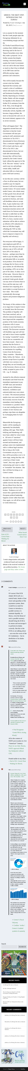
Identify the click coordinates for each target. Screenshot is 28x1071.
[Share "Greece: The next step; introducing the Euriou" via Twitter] (8, 514)
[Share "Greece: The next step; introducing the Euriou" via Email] (14, 517)
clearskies (7, 1028)
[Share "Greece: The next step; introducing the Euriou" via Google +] (11, 514)
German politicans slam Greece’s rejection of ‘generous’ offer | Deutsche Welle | (18, 722)
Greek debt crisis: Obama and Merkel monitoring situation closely (17, 652)
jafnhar (6, 1036)
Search (3, 944)
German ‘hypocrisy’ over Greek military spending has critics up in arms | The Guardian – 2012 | (18, 775)
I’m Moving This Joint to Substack (10, 984)
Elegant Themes (11, 1069)
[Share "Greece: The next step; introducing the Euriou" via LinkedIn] (19, 514)
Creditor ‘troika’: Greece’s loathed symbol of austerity (18, 928)
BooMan (6, 1015)
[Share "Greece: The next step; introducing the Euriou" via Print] (16, 517)
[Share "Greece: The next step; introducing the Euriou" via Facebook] (5, 514)
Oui (9, 647)
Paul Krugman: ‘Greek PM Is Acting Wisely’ (19, 732)
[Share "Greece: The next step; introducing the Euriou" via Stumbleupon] (11, 517)
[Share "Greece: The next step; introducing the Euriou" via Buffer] (22, 514)
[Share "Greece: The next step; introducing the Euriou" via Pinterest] (16, 514)
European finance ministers (16, 699)
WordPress (23, 1069)
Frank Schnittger (15, 23)
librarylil (7, 1021)
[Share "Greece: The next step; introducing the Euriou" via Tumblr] (14, 514)
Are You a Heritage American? (9, 988)
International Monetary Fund (19, 701)
